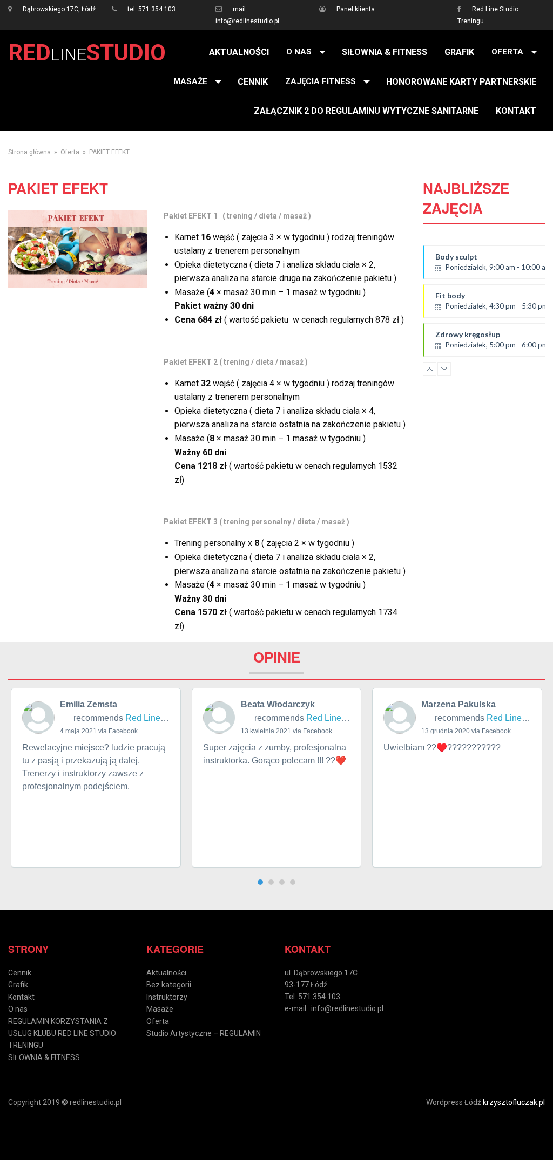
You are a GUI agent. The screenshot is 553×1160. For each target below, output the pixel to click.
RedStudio (87, 52)
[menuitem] (239, 52)
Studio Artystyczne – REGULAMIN (203, 1033)
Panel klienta (355, 9)
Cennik (253, 82)
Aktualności (239, 52)
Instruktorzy (166, 997)
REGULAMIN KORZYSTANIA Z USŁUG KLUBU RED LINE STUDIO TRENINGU (62, 1033)
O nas (299, 52)
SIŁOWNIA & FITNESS (384, 52)
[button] (260, 882)
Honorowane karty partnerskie (461, 82)
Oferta (507, 52)
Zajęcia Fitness (320, 81)
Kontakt (516, 111)
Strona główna (29, 152)
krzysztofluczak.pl (514, 1102)
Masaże (190, 81)
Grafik (459, 52)
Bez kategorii (168, 984)
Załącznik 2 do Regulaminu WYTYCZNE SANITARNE (366, 111)
